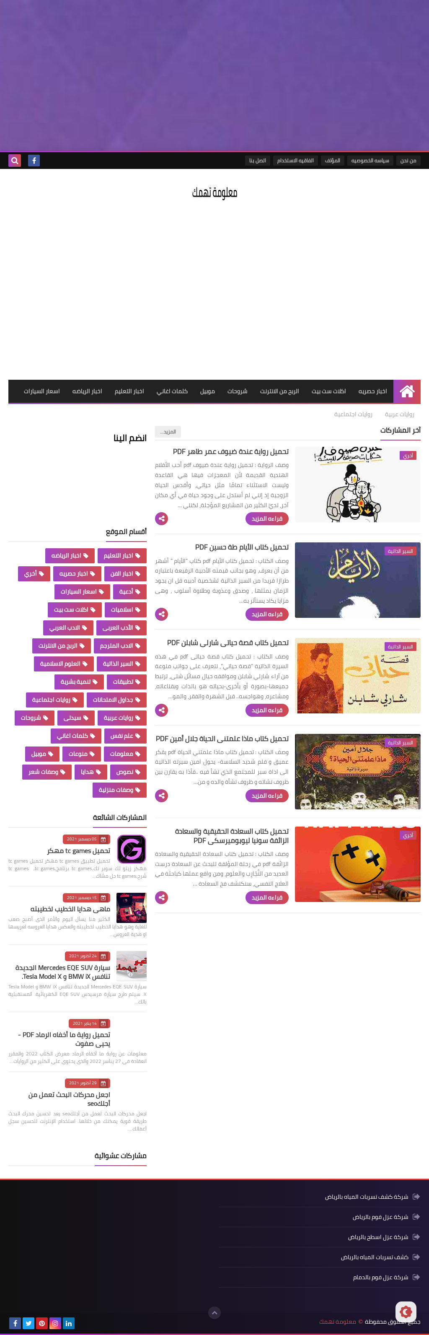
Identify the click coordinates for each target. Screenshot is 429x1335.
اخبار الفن (122, 573)
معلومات (121, 753)
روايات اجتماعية (353, 414)
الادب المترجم (116, 645)
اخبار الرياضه (87, 391)
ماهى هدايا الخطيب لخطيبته (70, 908)
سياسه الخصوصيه (370, 160)
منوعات (78, 753)
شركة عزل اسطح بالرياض (378, 1236)
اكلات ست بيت (329, 391)
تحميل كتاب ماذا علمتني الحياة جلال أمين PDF (222, 738)
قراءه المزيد (267, 518)
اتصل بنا (257, 160)
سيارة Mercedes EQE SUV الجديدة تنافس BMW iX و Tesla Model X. (63, 971)
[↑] (214, 1312)
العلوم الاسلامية (60, 663)
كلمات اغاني (172, 391)
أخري (30, 573)
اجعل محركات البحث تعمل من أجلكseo (69, 1098)
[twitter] (28, 1323)
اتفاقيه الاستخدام (295, 160)
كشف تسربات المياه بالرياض (374, 1257)
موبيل (207, 391)
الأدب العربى (118, 627)
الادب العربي (64, 627)
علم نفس (122, 735)
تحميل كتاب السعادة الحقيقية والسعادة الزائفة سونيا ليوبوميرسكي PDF (232, 835)
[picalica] (82, 1323)
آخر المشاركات (400, 430)
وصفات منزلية (116, 789)
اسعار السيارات (42, 391)
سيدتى (72, 717)
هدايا (87, 771)
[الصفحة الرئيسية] (407, 391)
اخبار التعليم (129, 391)
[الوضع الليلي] (405, 1311)
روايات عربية (399, 414)
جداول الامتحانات (113, 699)
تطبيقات (123, 681)
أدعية (126, 591)
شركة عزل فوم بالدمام (380, 1277)
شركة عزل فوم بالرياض (380, 1216)
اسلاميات (122, 609)
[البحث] (14, 160)
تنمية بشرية (75, 681)
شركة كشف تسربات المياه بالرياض (366, 1197)
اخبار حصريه (373, 391)
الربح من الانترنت (279, 391)
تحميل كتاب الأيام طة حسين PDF (242, 547)
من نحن (408, 160)
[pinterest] (42, 1323)
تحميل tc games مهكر (78, 850)
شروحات (237, 391)
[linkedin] (69, 1323)
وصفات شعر (43, 771)
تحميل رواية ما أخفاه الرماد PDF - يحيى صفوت (64, 1039)
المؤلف (332, 160)
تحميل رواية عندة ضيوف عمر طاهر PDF (231, 451)
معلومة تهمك (337, 1321)
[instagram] (55, 1323)
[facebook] (34, 160)
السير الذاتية (118, 663)
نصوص (124, 771)
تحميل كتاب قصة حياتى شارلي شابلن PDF (228, 642)
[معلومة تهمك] (214, 192)
